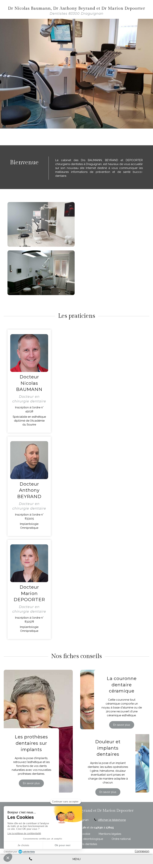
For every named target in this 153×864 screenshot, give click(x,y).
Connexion (142, 851)
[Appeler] (30, 859)
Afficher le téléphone (112, 820)
